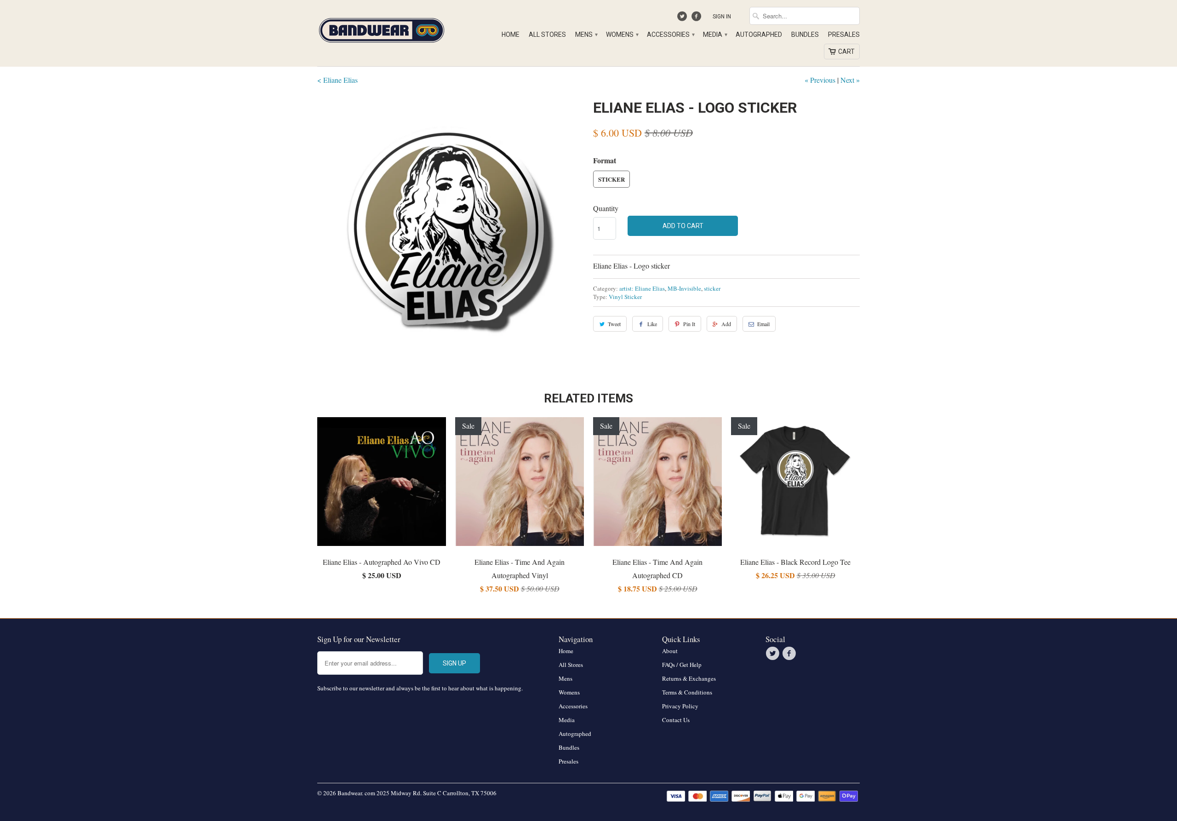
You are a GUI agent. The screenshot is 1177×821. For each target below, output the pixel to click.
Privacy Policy (680, 706)
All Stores (547, 34)
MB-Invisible (684, 288)
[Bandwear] (381, 28)
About (670, 651)
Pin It (689, 323)
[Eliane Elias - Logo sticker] (450, 230)
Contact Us (676, 720)
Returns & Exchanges (689, 678)
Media (714, 34)
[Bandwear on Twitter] (683, 18)
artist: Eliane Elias (642, 288)
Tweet (614, 323)
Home (511, 34)
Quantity (605, 208)
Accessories (670, 34)
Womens (622, 34)
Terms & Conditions (687, 692)
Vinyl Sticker (625, 297)
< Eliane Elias (337, 80)
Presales (844, 34)
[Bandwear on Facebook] (697, 18)
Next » (850, 80)
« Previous (820, 80)
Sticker (611, 179)
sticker (712, 288)
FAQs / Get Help (682, 664)
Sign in (722, 16)
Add (726, 323)
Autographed (759, 34)
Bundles (805, 34)
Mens (586, 34)
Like (652, 323)
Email (763, 323)
